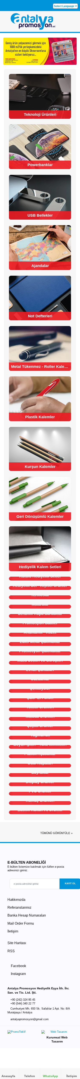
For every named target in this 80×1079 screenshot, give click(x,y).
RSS (11, 951)
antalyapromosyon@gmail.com (29, 1019)
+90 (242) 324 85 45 (22, 999)
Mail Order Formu (20, 923)
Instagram (18, 974)
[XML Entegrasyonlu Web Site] (22, 1032)
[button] (71, 22)
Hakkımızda (16, 899)
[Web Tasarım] (57, 1032)
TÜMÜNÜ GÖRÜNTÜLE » (56, 833)
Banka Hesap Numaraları (26, 915)
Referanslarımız (19, 907)
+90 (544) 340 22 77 (22, 1003)
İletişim (12, 931)
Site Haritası (16, 943)
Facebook (18, 966)
